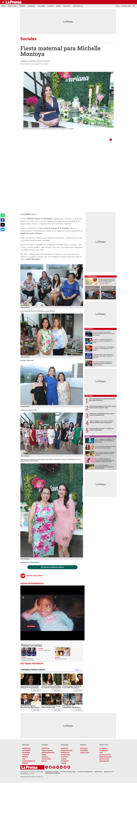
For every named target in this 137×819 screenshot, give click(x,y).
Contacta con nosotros (85, 772)
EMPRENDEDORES (48, 753)
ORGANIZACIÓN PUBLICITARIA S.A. (32, 777)
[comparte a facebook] (3, 220)
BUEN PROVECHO (105, 757)
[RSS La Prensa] (68, 767)
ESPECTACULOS (47, 750)
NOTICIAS (25, 745)
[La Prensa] (29, 767)
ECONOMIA (26, 753)
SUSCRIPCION (104, 761)
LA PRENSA (103, 748)
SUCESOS (25, 755)
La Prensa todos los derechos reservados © (31, 773)
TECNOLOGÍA (46, 759)
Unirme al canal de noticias (53, 567)
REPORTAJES (65, 755)
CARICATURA (84, 753)
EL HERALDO (103, 750)
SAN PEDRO (26, 750)
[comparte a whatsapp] (3, 215)
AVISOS (63, 763)
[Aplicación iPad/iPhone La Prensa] (61, 767)
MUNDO (25, 757)
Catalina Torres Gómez (43, 61)
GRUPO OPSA (103, 745)
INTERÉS (45, 745)
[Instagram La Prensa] (54, 767)
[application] (52, 613)
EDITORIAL (84, 748)
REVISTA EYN (104, 759)
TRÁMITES (65, 761)
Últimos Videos (105, 283)
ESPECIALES (65, 753)
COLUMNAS (84, 750)
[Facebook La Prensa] (46, 767)
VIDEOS (63, 759)
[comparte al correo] (3, 229)
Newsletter (98, 772)
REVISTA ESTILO (105, 755)
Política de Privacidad (68, 772)
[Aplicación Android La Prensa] (65, 767)
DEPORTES (45, 748)
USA (23, 759)
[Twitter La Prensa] (50, 767)
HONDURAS (26, 748)
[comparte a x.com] (3, 225)
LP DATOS (64, 757)
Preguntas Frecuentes (52, 773)
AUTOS (44, 761)
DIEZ (101, 753)
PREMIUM (64, 745)
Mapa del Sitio (108, 772)
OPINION (83, 745)
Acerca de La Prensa (52, 772)
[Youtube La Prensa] (57, 767)
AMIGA (44, 755)
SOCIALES (45, 757)
